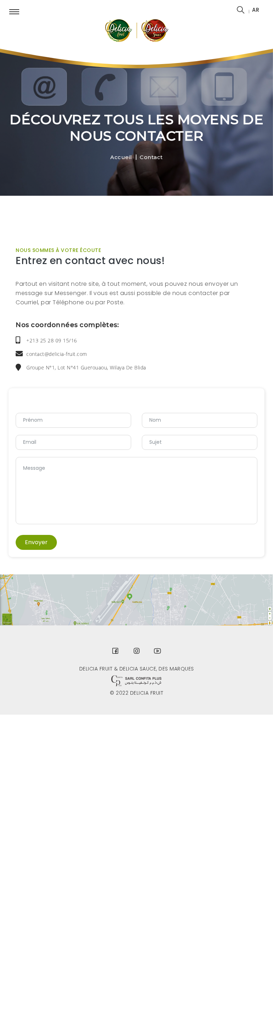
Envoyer (36, 542)
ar (255, 10)
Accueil (121, 157)
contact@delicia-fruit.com (56, 354)
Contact (151, 157)
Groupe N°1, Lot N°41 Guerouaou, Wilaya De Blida (86, 367)
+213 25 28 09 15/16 (51, 340)
